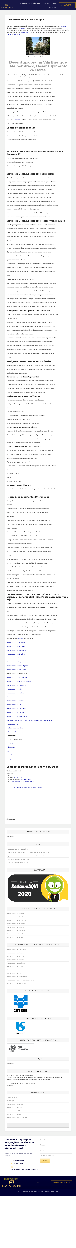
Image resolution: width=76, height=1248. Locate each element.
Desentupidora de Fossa (14, 1107)
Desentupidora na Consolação (16, 650)
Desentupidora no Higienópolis (17, 716)
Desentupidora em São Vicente (16, 930)
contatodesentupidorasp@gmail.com (23, 781)
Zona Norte (35, 720)
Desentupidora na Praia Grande (17, 934)
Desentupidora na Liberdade (16, 654)
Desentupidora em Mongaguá (16, 920)
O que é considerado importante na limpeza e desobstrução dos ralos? (29, 856)
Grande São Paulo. (46, 720)
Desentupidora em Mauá (14, 970)
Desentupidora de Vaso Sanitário (17, 1117)
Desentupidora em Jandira (15, 966)
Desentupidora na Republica (16, 662)
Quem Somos (51, 7)
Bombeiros (10, 755)
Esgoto (22, 28)
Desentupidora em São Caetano (17, 983)
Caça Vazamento (12, 1097)
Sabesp (9, 759)
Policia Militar (11, 747)
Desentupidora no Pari (14, 705)
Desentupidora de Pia (13, 1111)
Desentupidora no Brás (14, 689)
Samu (8, 751)
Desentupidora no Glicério (15, 701)
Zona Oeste (10, 720)
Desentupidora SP (12, 724)
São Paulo (17, 34)
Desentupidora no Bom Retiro (16, 685)
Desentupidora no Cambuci (15, 693)
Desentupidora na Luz (14, 658)
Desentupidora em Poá (14, 973)
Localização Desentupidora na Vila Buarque (28, 787)
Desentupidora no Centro (15, 697)
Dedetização (11, 1101)
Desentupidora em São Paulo (30, 3)
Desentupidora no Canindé (15, 712)
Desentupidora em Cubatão (15, 927)
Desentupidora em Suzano (15, 953)
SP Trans (10, 743)
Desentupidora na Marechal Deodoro (19, 681)
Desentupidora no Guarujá (15, 913)
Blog (54, 3)
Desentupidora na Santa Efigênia (17, 666)
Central (9, 34)
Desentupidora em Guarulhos (16, 949)
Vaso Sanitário (25, 32)
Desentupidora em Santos (15, 937)
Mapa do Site (54, 1191)
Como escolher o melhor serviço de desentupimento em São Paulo (28, 852)
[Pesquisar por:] (38, 836)
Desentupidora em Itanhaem (16, 924)
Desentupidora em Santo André (17, 977)
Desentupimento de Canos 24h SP (17, 849)
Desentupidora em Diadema (16, 963)
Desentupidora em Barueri (15, 956)
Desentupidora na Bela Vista (16, 646)
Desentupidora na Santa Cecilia (17, 677)
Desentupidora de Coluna (15, 1104)
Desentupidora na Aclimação (16, 642)
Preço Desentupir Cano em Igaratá (18, 859)
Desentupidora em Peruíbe (15, 917)
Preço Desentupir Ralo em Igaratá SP (18, 862)
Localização (17, 120)
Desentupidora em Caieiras (15, 960)
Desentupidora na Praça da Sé (16, 670)
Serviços (46, 3)
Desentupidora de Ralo (14, 1114)
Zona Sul (27, 720)
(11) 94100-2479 (26, 779)
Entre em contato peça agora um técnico (20, 732)
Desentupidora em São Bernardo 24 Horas (20, 980)
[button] (37, 1182)
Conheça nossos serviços (15, 728)
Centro (20, 638)
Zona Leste (18, 720)
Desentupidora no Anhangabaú (17, 708)
